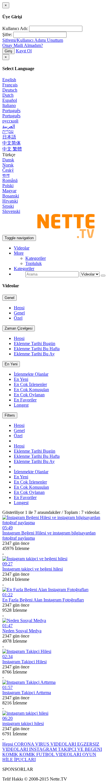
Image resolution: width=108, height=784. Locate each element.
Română (10, 180)
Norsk (8, 165)
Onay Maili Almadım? (22, 45)
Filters (10, 415)
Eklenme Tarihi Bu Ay (34, 353)
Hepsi (19, 307)
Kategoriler (35, 258)
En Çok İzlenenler (30, 384)
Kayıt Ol (24, 50)
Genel (9, 298)
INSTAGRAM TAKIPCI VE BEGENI (65, 749)
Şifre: (7, 34)
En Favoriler (25, 399)
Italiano (9, 105)
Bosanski (10, 195)
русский (10, 120)
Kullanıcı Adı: (15, 28)
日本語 (9, 136)
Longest (21, 405)
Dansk (8, 159)
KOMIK (10, 754)
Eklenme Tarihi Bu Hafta (37, 348)
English (9, 79)
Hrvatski (10, 201)
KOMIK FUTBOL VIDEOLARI (50, 754)
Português (11, 110)
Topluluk (33, 263)
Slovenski (11, 211)
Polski (8, 185)
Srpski (8, 206)
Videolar (21, 248)
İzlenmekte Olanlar (31, 374)
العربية (8, 126)
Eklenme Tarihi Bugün (34, 343)
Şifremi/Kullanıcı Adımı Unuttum (32, 40)
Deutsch (9, 90)
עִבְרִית (8, 131)
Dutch (8, 95)
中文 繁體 (12, 148)
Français (10, 84)
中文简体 (11, 142)
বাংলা (6, 175)
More (19, 253)
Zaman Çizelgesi (19, 328)
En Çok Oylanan (29, 394)
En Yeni (11, 364)
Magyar (9, 190)
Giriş (8, 51)
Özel (18, 318)
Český (8, 170)
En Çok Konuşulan (31, 389)
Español (9, 100)
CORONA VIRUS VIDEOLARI (45, 744)
